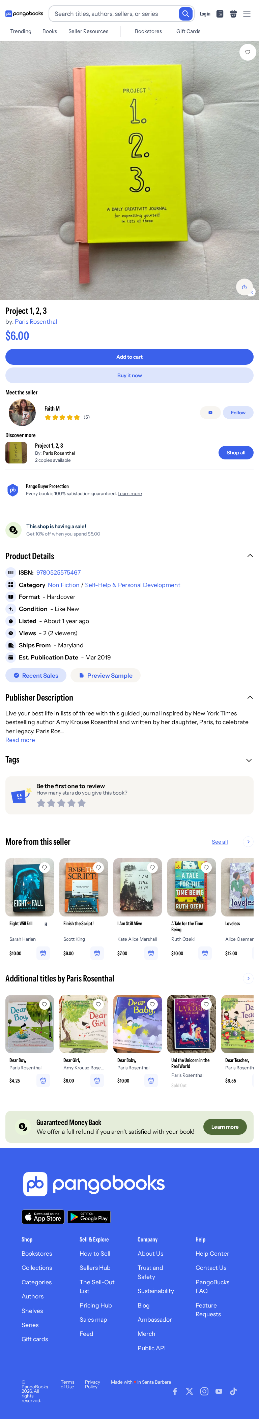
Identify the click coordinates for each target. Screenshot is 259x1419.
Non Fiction (64, 584)
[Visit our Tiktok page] (233, 1391)
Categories (37, 1282)
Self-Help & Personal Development (132, 584)
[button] (129, 557)
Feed (86, 1333)
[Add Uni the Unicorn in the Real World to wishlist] (206, 1004)
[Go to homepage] (24, 13)
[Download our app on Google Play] (89, 1217)
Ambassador (155, 1319)
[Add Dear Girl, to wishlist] (98, 1004)
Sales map (93, 1319)
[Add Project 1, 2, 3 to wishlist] (247, 52)
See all (220, 841)
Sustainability (156, 1290)
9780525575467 (58, 572)
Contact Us (211, 1267)
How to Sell (95, 1253)
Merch (146, 1333)
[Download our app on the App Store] (43, 1217)
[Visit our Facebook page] (175, 1391)
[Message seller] (210, 412)
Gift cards (35, 1339)
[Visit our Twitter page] (189, 1391)
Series (30, 1324)
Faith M (52, 408)
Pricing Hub (96, 1305)
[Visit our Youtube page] (219, 1391)
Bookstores (148, 31)
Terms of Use (67, 1384)
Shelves (32, 1310)
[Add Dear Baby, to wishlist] (152, 1004)
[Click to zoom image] (129, 170)
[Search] (186, 14)
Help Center (212, 1253)
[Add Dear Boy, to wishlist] (44, 1004)
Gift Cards (188, 31)
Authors (33, 1296)
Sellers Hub (95, 1267)
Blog (144, 1305)
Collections (37, 1267)
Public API (152, 1348)
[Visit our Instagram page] (204, 1391)
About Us (150, 1253)
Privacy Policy (92, 1384)
